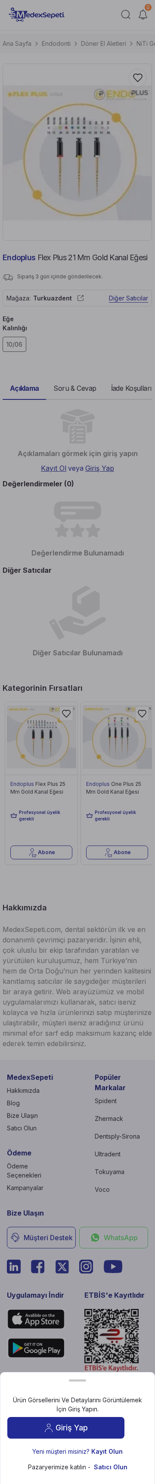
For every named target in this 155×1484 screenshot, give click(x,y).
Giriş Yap (72, 1427)
